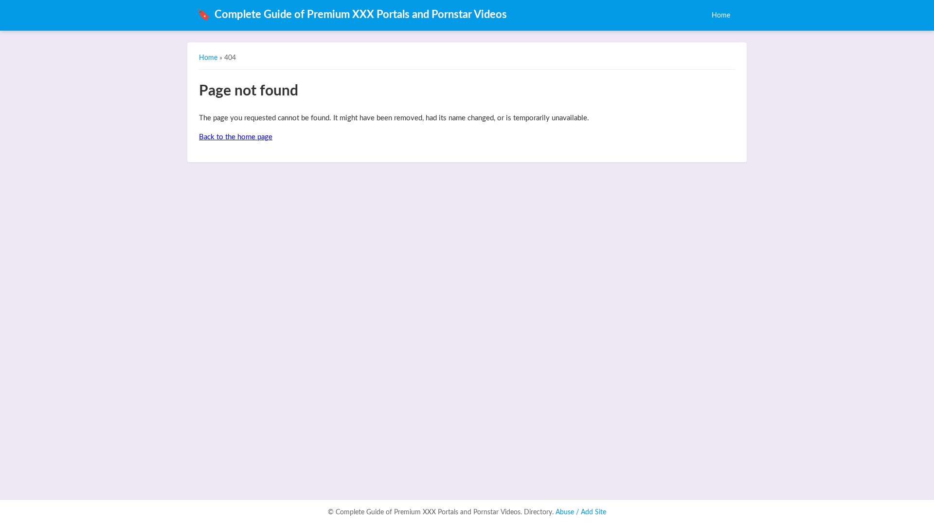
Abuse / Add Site (581, 512)
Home (721, 15)
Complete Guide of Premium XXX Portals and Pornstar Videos (352, 15)
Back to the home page (235, 137)
